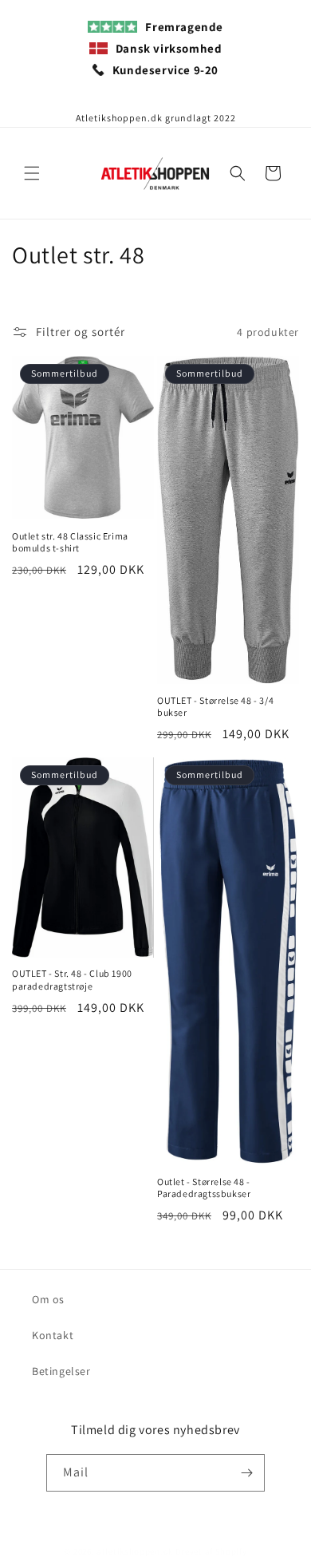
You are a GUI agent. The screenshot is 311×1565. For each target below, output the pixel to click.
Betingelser (61, 1371)
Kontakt (52, 1335)
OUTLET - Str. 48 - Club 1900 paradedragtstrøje (72, 979)
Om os (48, 1299)
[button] (31, 173)
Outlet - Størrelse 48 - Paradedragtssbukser (203, 1188)
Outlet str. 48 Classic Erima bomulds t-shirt (70, 542)
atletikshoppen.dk (134, 1551)
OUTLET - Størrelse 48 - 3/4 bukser (215, 706)
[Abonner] (246, 1473)
